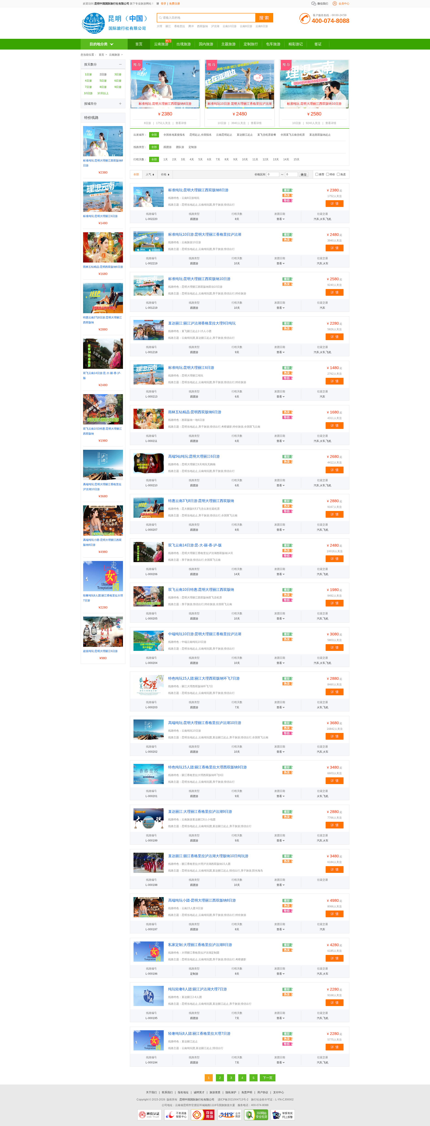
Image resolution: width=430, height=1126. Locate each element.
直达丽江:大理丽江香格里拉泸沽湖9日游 (200, 811)
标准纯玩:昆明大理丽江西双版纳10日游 (314, 103)
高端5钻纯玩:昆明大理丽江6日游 (194, 456)
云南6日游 (262, 26)
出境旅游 (183, 44)
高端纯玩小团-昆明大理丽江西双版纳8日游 (202, 900)
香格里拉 (179, 26)
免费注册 (174, 3)
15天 (296, 159)
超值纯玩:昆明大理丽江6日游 (100, 651)
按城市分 (90, 103)
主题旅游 (228, 44)
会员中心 (344, 3)
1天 (165, 159)
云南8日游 (246, 26)
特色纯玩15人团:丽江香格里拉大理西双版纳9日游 (207, 767)
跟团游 (167, 147)
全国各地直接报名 (174, 134)
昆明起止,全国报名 (200, 134)
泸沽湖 (215, 26)
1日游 (88, 74)
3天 (183, 159)
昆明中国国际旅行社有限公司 (111, 3)
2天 (174, 159)
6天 (209, 159)
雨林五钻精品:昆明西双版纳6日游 (194, 412)
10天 (245, 159)
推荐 (321, 174)
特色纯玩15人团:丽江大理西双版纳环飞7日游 (204, 678)
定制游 (193, 147)
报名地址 (183, 1092)
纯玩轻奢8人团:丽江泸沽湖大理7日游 (197, 989)
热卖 (343, 174)
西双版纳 (202, 26)
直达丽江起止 (245, 134)
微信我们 (322, 3)
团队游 (180, 147)
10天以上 (103, 93)
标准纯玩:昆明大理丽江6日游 (191, 368)
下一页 (267, 1078)
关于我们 (151, 1092)
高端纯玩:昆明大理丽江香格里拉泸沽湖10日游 (204, 723)
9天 (235, 159)
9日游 (117, 87)
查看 (279, 219)
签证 (318, 44)
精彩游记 (295, 44)
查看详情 (181, 123)
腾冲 (191, 26)
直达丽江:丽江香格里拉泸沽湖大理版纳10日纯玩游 (208, 856)
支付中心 (278, 1092)
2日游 (103, 74)
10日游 (88, 93)
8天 (227, 159)
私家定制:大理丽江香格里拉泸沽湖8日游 (200, 945)
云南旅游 (161, 44)
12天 (266, 159)
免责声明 (246, 1092)
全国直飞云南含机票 (293, 134)
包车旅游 (273, 44)
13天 (276, 159)
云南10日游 (229, 26)
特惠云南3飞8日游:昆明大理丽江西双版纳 (201, 501)
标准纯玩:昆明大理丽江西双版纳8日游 (165, 103)
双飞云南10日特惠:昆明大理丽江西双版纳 (201, 589)
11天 (255, 159)
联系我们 (167, 1092)
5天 (200, 159)
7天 (218, 159)
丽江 (168, 26)
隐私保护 (231, 1092)
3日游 (117, 74)
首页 (138, 44)
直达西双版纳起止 (320, 134)
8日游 (103, 87)
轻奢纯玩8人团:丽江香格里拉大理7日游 (199, 1033)
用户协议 (262, 1092)
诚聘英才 (199, 1092)
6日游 (117, 80)
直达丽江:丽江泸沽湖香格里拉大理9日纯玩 (202, 323)
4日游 (88, 80)
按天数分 (90, 64)
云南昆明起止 (224, 134)
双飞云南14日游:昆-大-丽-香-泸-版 (195, 545)
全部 (154, 134)
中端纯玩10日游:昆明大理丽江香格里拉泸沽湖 (204, 634)
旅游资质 (215, 1092)
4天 (192, 159)
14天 (286, 159)
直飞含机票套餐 (266, 134)
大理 (159, 26)
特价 (332, 174)
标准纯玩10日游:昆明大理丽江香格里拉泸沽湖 (240, 103)
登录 (163, 3)
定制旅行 (251, 44)
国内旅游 (206, 44)
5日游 (103, 80)
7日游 (88, 87)
